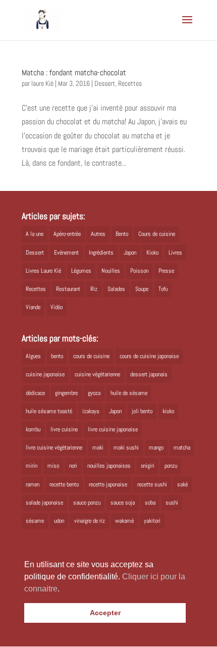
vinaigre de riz (89, 521)
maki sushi (126, 447)
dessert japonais (149, 374)
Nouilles (110, 271)
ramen (32, 484)
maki (97, 447)
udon (59, 521)
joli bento (142, 411)
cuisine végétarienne (97, 374)
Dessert (104, 83)
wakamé (124, 521)
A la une (34, 234)
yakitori (152, 521)
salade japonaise (44, 503)
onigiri (147, 466)
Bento (122, 234)
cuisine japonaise (45, 374)
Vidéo (56, 307)
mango (156, 447)
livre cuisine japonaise (113, 429)
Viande (33, 307)
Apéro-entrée (67, 234)
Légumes (81, 271)
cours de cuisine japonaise (149, 356)
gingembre (66, 393)
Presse (166, 271)
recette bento (64, 484)
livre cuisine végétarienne (54, 447)
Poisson (139, 271)
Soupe (141, 289)
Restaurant (68, 289)
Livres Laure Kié (43, 271)
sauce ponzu (86, 503)
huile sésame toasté (49, 411)
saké (182, 484)
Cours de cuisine (156, 234)
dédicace (35, 393)
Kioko (152, 252)
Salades (116, 289)
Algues (33, 356)
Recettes (130, 83)
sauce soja (123, 503)
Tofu (163, 289)
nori (73, 466)
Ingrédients (101, 252)
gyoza (94, 393)
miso (53, 466)
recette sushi (152, 484)
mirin (31, 466)
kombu (33, 429)
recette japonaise (108, 484)
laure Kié (42, 83)
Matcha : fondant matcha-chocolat (74, 72)
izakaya (90, 411)
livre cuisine (64, 429)
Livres (175, 252)
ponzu (171, 466)
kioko (168, 411)
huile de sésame (129, 393)
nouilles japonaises (109, 466)
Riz (93, 289)
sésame (35, 521)
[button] (63, 589)
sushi (172, 503)
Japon (130, 252)
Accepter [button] (105, 613)
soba (150, 503)
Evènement (66, 252)
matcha (182, 447)
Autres (98, 234)
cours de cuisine (91, 356)
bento (57, 356)
